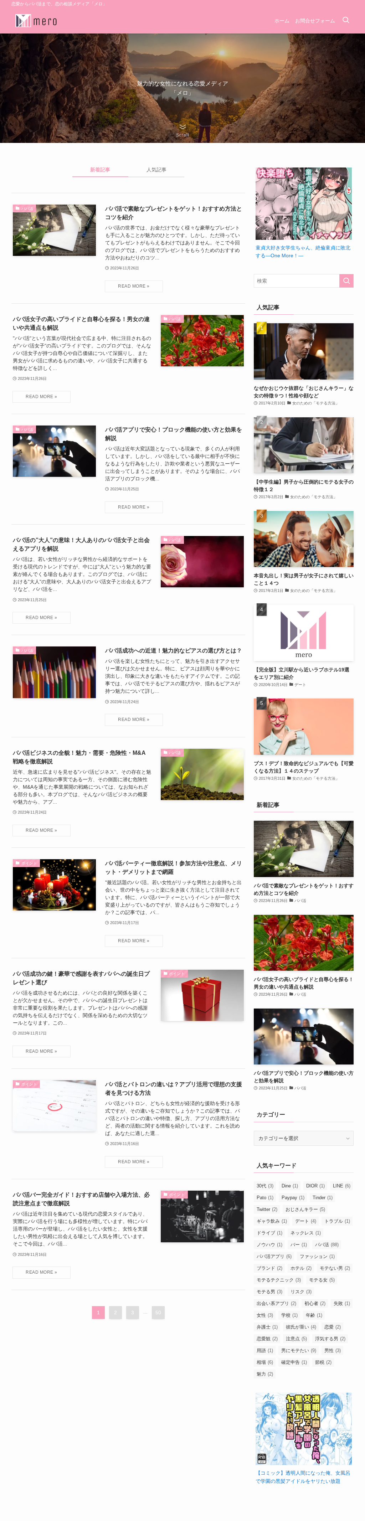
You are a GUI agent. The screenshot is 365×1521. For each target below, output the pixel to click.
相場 (265, 1362)
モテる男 (269, 1291)
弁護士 (267, 1327)
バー (299, 1244)
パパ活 (327, 1244)
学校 (289, 1315)
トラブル (337, 1221)
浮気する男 (330, 1338)
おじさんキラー (305, 1209)
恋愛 (332, 1327)
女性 (265, 1315)
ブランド (269, 1268)
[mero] (36, 21)
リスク (301, 1291)
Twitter (267, 1209)
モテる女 (322, 1280)
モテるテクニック (279, 1280)
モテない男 (335, 1268)
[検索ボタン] (346, 20)
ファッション (317, 1256)
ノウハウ (269, 1244)
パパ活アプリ (274, 1256)
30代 (265, 1186)
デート (305, 1221)
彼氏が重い (301, 1327)
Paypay (293, 1197)
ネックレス (306, 1233)
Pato (265, 1197)
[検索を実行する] (346, 281)
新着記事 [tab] (100, 169)
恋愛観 (267, 1338)
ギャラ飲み (272, 1221)
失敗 (342, 1303)
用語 (265, 1350)
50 (158, 1312)
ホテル (301, 1268)
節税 (323, 1362)
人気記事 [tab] (156, 169)
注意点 (296, 1338)
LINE (341, 1186)
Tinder (323, 1197)
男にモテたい (298, 1350)
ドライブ (269, 1233)
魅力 (265, 1374)
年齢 (314, 1315)
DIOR (315, 1186)
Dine (290, 1186)
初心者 (314, 1303)
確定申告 (294, 1362)
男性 (332, 1350)
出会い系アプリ (276, 1303)
